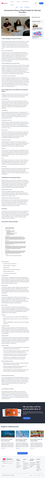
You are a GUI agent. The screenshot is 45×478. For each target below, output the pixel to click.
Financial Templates (38, 465)
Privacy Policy (4, 475)
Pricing (17, 464)
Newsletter (18, 467)
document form (11, 395)
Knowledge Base (25, 463)
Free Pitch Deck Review (39, 470)
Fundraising (27, 7)
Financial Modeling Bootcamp (26, 468)
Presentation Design (32, 466)
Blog (21, 7)
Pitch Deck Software (38, 462)
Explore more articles (22, 453)
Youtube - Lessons (26, 464)
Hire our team (26, 418)
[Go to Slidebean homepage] (5, 3)
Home (17, 7)
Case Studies (25, 466)
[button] (12, 1)
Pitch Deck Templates (38, 467)
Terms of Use (9, 475)
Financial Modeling (33, 464)
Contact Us (12, 475)
